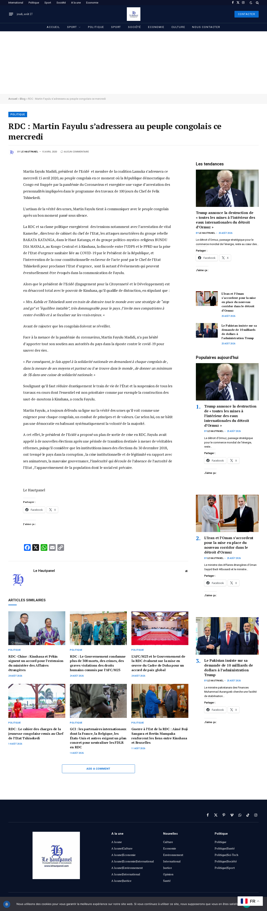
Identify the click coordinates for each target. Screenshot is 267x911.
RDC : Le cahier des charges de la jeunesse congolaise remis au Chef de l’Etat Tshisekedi (35, 733)
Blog (22, 98)
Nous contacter (206, 27)
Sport (47, 2)
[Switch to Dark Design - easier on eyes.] (251, 2)
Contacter (246, 14)
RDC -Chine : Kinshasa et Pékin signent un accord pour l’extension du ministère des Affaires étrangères (35, 663)
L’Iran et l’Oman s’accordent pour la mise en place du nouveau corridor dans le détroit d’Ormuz (239, 302)
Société (61, 2)
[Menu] (11, 14)
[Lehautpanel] (133, 14)
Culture (178, 27)
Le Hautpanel (29, 151)
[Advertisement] (133, 62)
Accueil (53, 27)
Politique (34, 2)
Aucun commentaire (76, 151)
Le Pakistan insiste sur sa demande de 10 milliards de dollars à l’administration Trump (239, 331)
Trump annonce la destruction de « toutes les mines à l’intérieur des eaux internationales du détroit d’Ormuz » (225, 219)
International (15, 2)
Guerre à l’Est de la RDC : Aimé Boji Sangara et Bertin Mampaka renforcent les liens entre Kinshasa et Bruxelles (159, 736)
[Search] (257, 2)
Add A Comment (98, 768)
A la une (76, 2)
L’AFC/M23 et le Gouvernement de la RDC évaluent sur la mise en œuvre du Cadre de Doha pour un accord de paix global (158, 663)
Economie (92, 2)
